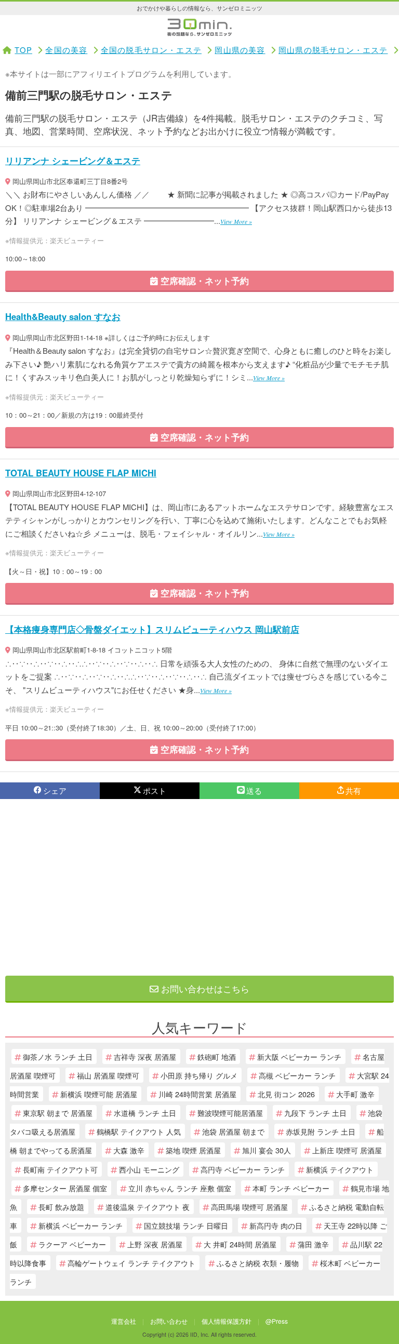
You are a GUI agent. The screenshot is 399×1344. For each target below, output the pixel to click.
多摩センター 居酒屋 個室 (65, 1187)
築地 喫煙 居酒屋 (193, 1150)
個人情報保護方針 (226, 1320)
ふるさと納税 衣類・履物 (258, 1262)
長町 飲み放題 (61, 1206)
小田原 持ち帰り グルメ (199, 1075)
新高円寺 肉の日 (275, 1225)
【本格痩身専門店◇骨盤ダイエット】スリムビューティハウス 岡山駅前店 (152, 629)
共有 (353, 790)
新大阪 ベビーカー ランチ (299, 1056)
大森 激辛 (128, 1150)
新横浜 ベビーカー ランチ (80, 1225)
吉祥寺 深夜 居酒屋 (145, 1056)
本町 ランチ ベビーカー (290, 1187)
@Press (276, 1320)
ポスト (154, 790)
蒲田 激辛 (313, 1244)
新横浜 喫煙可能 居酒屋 (98, 1093)
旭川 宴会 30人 (266, 1150)
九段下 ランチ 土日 (315, 1112)
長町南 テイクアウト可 (60, 1169)
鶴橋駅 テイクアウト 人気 (139, 1131)
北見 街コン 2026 (286, 1093)
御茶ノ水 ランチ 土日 (57, 1056)
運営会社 (123, 1320)
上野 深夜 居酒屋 (154, 1244)
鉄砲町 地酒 (216, 1056)
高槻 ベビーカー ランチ (297, 1075)
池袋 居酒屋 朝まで (233, 1131)
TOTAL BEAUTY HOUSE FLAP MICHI (80, 473)
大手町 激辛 (355, 1093)
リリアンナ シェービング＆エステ (72, 160)
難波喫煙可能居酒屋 (230, 1112)
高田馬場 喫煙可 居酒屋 (249, 1206)
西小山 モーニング (149, 1169)
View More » (236, 221)
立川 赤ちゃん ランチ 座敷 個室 (179, 1187)
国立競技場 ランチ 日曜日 (186, 1225)
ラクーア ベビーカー (72, 1244)
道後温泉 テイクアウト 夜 (147, 1206)
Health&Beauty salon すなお (63, 316)
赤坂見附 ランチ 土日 (320, 1131)
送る (254, 790)
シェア (54, 790)
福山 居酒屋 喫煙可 (108, 1075)
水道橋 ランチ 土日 (145, 1112)
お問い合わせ (169, 1320)
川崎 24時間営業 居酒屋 (197, 1093)
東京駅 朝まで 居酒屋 (57, 1112)
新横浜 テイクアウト (340, 1169)
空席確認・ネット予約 (203, 280)
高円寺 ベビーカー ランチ (243, 1169)
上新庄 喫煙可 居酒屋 (347, 1150)
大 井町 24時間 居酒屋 (240, 1244)
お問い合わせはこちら (203, 988)
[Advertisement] (199, 887)
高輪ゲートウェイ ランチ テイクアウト (131, 1262)
